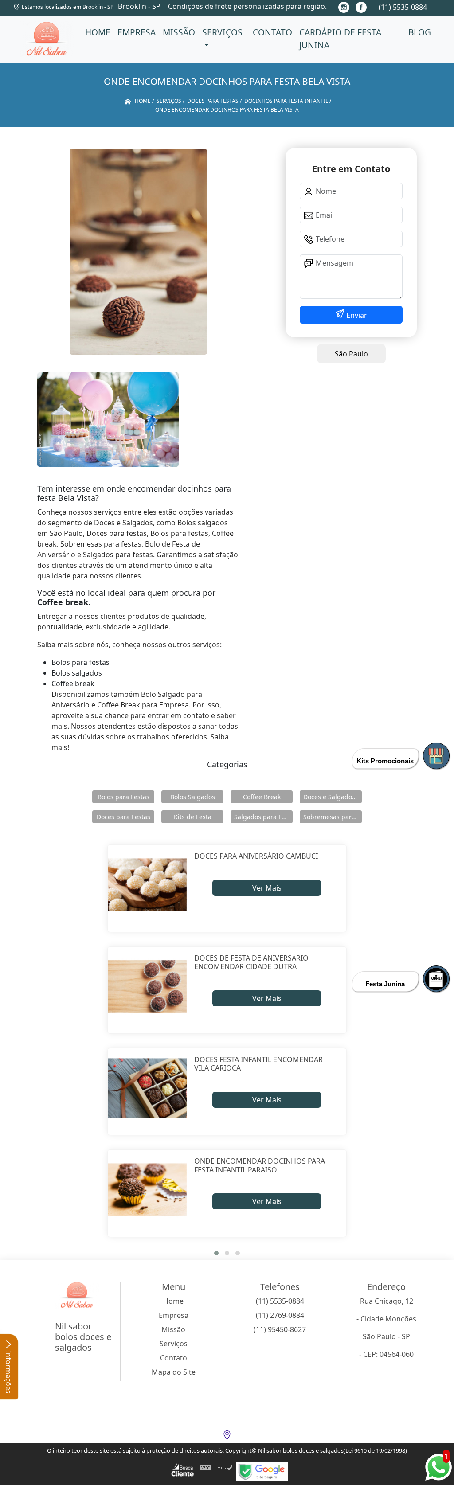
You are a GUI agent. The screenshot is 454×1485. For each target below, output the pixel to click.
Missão (179, 32)
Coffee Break (262, 797)
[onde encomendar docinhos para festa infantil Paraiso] (147, 1189)
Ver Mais (267, 888)
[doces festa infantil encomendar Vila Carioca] (147, 1088)
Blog (419, 32)
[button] (216, 1253)
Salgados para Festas (263, 817)
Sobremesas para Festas (332, 817)
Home (97, 32)
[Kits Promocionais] (436, 755)
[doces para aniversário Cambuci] (147, 884)
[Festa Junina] (436, 978)
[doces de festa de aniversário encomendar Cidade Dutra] (147, 986)
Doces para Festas (123, 817)
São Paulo (351, 354)
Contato (272, 32)
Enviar (355, 315)
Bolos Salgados (192, 797)
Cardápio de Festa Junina (340, 38)
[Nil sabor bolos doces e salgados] (47, 39)
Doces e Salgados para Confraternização (332, 797)
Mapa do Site (174, 1372)
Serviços (222, 32)
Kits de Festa (192, 817)
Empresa (136, 32)
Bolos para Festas (123, 797)
